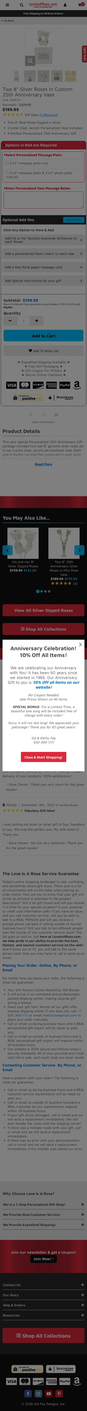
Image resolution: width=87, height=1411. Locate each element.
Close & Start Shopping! (43, 757)
